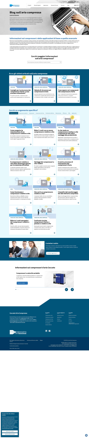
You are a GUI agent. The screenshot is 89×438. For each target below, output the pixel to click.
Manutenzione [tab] (58, 113)
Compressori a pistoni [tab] (23, 113)
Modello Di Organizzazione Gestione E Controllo (19, 343)
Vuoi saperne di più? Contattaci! (17, 29)
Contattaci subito (52, 243)
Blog (68, 5)
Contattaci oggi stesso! (52, 253)
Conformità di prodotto (14, 345)
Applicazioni (45, 5)
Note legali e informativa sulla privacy (17, 340)
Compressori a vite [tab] (13, 113)
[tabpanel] (44, 174)
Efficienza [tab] (65, 113)
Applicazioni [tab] (74, 113)
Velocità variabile (21, 283)
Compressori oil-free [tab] (40, 113)
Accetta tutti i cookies (10, 431)
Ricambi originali (37, 5)
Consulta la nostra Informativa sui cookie (10, 428)
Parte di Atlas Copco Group (14, 348)
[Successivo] (72, 289)
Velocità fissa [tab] (18, 289)
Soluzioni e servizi (54, 5)
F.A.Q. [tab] (69, 113)
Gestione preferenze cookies (32, 340)
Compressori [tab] (31, 113)
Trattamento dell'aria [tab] (49, 113)
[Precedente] (66, 289)
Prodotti (29, 5)
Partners (62, 5)
